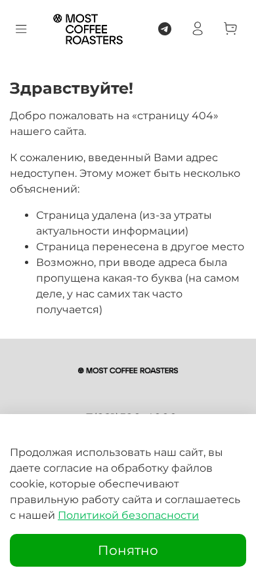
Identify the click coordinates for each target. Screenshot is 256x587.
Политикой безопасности (128, 515)
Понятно (128, 550)
